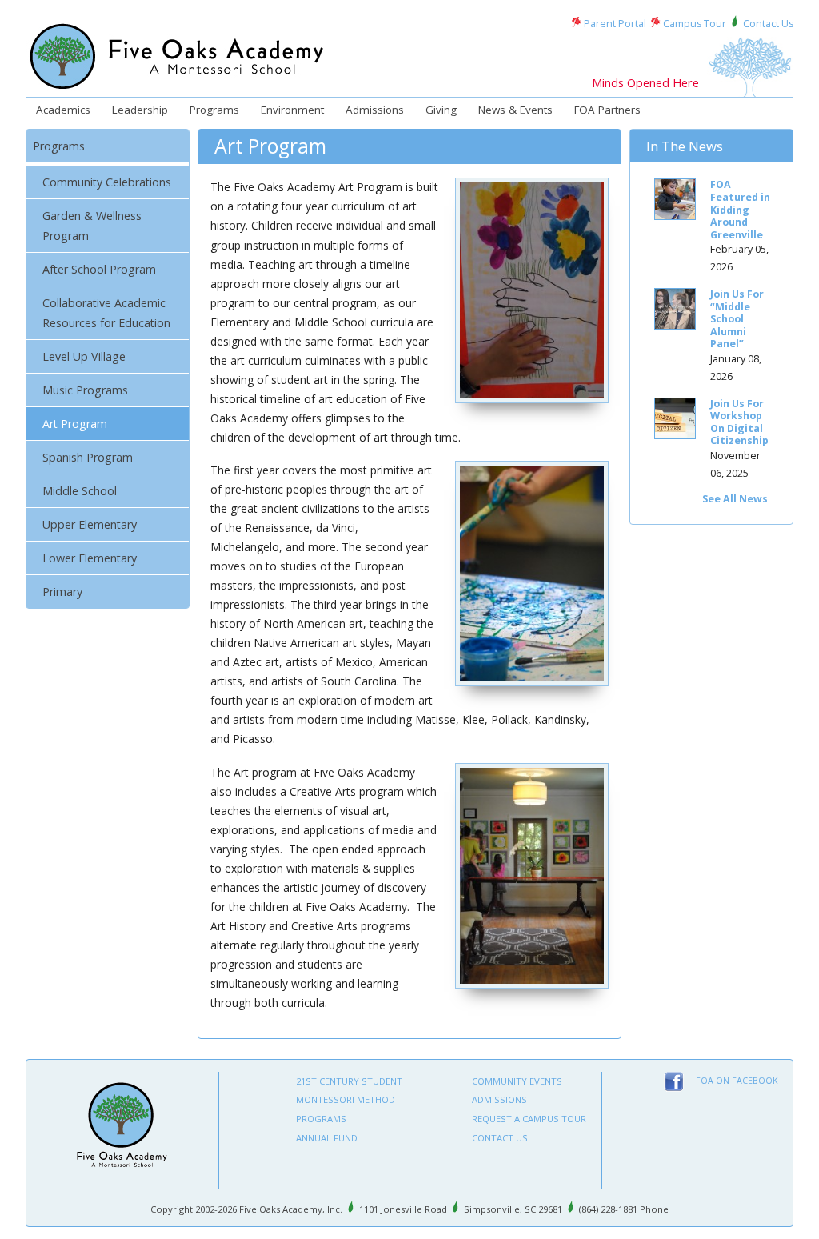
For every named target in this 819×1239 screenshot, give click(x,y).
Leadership (140, 109)
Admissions (375, 109)
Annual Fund (327, 1138)
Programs (214, 109)
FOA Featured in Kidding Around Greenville (740, 209)
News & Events (515, 109)
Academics (63, 109)
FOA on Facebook (737, 1080)
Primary (62, 591)
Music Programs (85, 390)
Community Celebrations (106, 182)
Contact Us (768, 23)
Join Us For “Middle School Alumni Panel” (737, 318)
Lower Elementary (89, 558)
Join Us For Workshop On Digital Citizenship (739, 422)
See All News (735, 499)
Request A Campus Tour (529, 1119)
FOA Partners (607, 109)
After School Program (99, 269)
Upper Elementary (89, 524)
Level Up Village (84, 356)
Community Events (517, 1081)
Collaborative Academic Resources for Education (106, 312)
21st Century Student (349, 1081)
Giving (441, 109)
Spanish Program (87, 457)
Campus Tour (694, 23)
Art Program (74, 423)
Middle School (79, 490)
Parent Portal (615, 23)
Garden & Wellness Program (92, 225)
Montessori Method (345, 1099)
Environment (292, 109)
